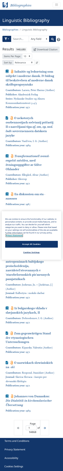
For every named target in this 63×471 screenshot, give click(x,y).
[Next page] (45, 428)
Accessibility (11, 458)
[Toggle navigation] (56, 4)
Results (8, 49)
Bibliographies (10, 29)
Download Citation (47, 49)
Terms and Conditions (17, 440)
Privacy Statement (15, 449)
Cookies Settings (13, 466)
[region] (32, 235)
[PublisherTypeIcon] (12, 71)
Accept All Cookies (31, 244)
